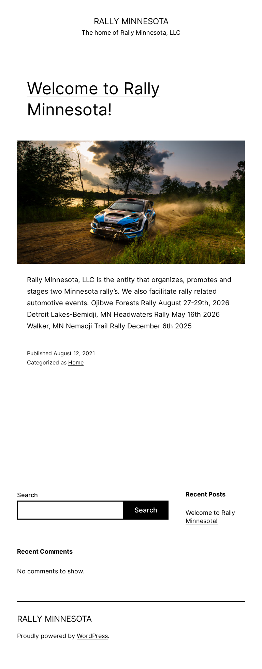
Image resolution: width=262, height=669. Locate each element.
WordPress (92, 635)
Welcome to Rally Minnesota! (210, 516)
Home (76, 362)
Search (27, 495)
